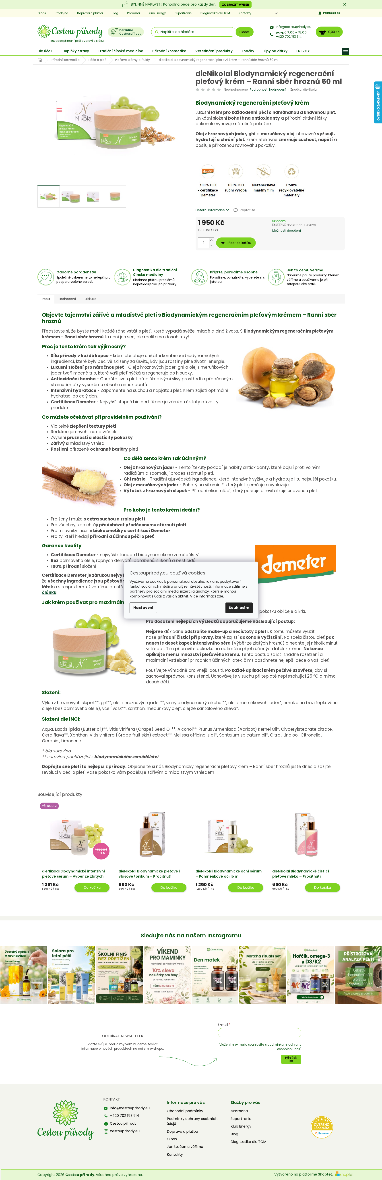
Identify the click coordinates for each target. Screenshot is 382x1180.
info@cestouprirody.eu (293, 27)
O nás (41, 13)
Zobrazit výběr (235, 4)
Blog (115, 13)
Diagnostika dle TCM (215, 13)
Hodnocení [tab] (67, 299)
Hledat (245, 32)
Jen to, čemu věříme (185, 1146)
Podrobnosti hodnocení (268, 89)
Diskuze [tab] (90, 299)
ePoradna (239, 1111)
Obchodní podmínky (185, 1111)
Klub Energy (157, 13)
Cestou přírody (123, 1123)
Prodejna (61, 13)
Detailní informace (210, 210)
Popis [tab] (46, 299)
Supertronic (183, 13)
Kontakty (245, 13)
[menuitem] (45, 51)
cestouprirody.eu (125, 1131)
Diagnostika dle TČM (248, 1141)
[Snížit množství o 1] (211, 245)
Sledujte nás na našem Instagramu (191, 935)
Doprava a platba (90, 13)
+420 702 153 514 (291, 34)
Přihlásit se (331, 13)
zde (220, 596)
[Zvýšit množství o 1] (211, 240)
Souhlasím (239, 607)
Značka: (303, 89)
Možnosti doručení (286, 231)
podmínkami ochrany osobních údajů (284, 1046)
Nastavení (143, 607)
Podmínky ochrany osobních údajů (192, 1121)
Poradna (133, 13)
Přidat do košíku (239, 243)
